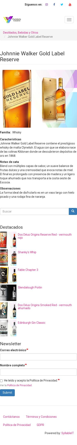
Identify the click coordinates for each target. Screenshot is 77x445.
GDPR (40, 425)
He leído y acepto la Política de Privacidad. (31, 380)
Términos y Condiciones (41, 416)
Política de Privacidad (19, 385)
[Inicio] (12, 19)
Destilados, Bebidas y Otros (20, 32)
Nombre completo (12, 365)
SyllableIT (67, 433)
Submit (7, 392)
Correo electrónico (13, 350)
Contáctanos (11, 416)
